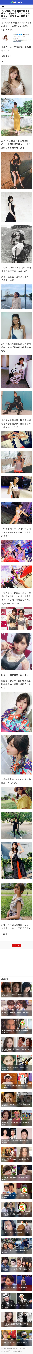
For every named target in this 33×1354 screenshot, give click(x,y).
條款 (14, 1351)
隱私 (17, 1351)
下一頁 (16, 945)
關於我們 (3, 1351)
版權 (20, 1351)
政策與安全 (9, 1351)
